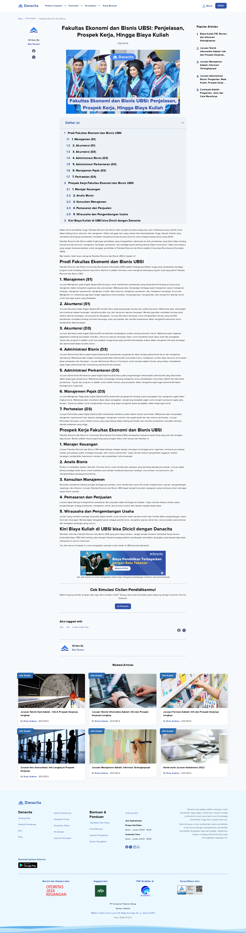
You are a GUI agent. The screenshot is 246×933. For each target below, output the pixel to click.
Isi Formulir (123, 488)
